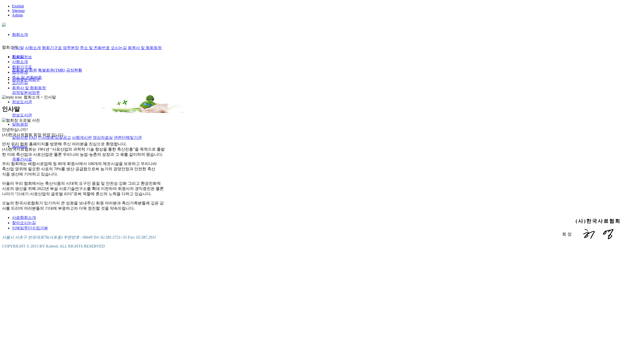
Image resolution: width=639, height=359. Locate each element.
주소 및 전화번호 (95, 48)
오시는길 (119, 48)
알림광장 (20, 124)
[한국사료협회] (4, 23)
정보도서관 (22, 102)
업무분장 (71, 48)
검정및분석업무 (26, 92)
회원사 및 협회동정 (145, 48)
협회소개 (20, 34)
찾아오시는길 (24, 223)
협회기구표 (52, 48)
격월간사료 (22, 159)
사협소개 (33, 48)
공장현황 (74, 70)
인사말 (18, 48)
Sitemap (18, 10)
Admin (17, 15)
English (18, 6)
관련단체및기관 (128, 137)
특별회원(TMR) (51, 70)
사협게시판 (82, 137)
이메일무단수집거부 (30, 228)
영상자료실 (103, 137)
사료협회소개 (24, 217)
